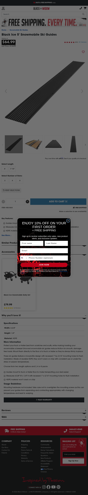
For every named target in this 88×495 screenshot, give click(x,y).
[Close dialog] (68, 220)
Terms (23, 273)
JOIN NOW (44, 265)
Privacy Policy (63, 271)
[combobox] (24, 258)
